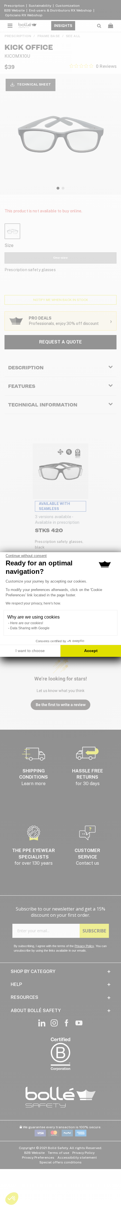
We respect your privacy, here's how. (33, 603)
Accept (91, 650)
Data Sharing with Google (30, 628)
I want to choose (30, 650)
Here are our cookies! (26, 623)
